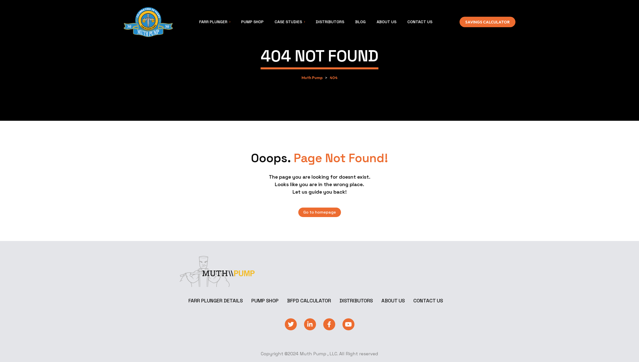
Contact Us (428, 300)
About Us (393, 300)
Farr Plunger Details (215, 300)
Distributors (356, 300)
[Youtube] (348, 324)
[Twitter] (291, 324)
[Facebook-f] (329, 324)
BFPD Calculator (309, 300)
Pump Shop (265, 300)
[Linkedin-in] (310, 324)
